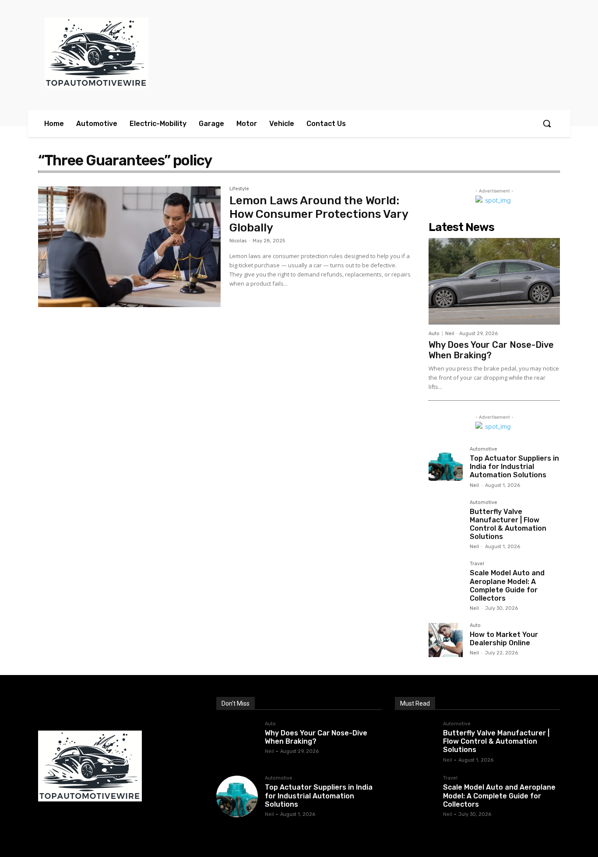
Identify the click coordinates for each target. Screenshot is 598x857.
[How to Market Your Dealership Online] (446, 640)
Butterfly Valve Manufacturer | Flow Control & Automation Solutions (508, 524)
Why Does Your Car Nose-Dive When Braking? (491, 349)
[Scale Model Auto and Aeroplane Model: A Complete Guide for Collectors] (446, 578)
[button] (547, 123)
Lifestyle (239, 189)
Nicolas (237, 241)
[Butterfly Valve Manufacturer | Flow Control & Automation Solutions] (446, 517)
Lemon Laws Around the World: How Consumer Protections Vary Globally (318, 214)
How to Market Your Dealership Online (504, 638)
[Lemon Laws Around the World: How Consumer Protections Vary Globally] (129, 246)
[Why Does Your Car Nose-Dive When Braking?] (494, 281)
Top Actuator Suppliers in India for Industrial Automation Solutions (514, 466)
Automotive (483, 449)
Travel (477, 564)
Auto (434, 333)
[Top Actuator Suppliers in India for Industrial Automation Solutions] (446, 464)
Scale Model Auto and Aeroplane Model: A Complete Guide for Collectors (507, 585)
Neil (449, 333)
